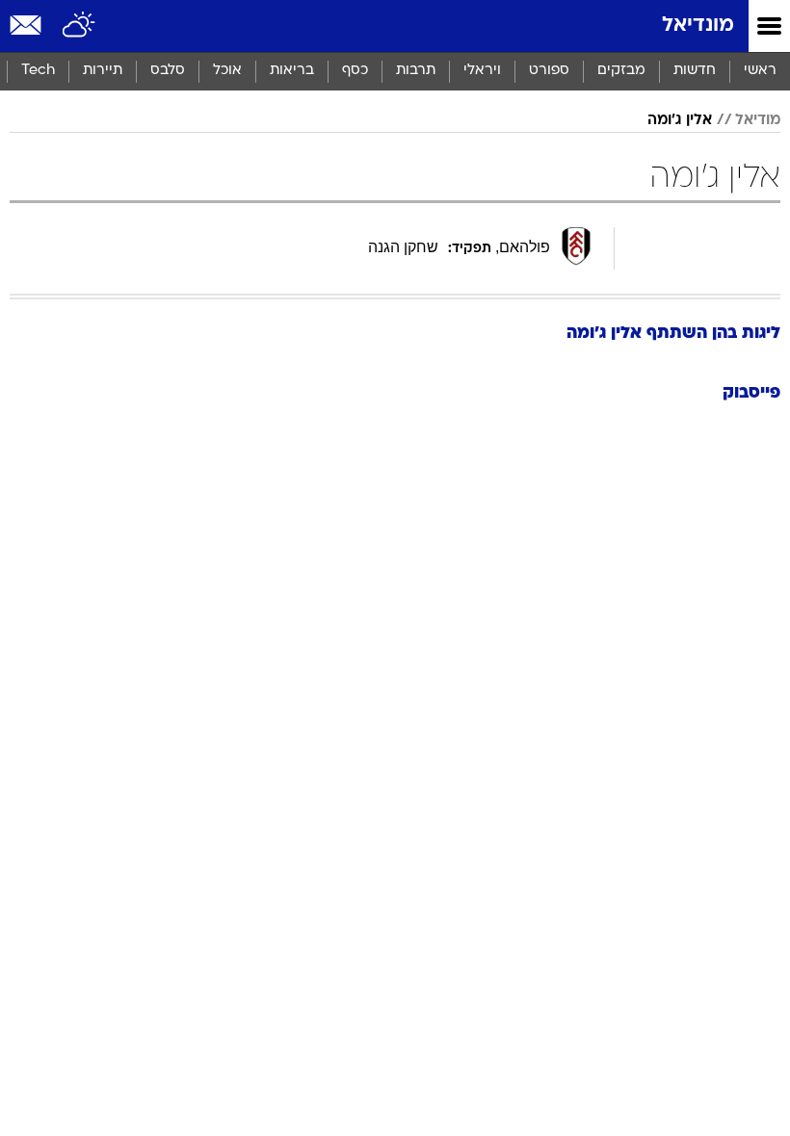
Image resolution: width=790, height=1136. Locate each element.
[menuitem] (694, 71)
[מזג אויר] (79, 26)
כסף (355, 71)
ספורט (549, 71)
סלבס (167, 71)
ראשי (760, 71)
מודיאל (757, 120)
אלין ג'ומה (679, 120)
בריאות (292, 71)
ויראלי (482, 71)
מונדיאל (698, 25)
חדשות (694, 71)
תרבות (415, 71)
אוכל (227, 71)
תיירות (102, 71)
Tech (38, 71)
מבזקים (621, 71)
